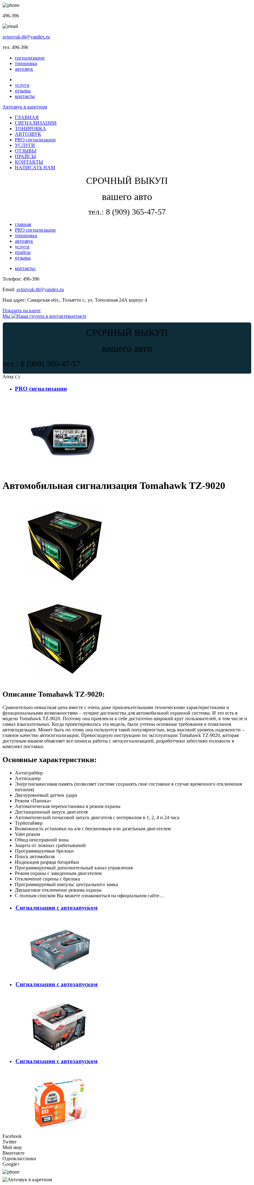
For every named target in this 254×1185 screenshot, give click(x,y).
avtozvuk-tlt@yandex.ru (26, 36)
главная (23, 224)
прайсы (23, 252)
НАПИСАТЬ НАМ (35, 167)
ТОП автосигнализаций (40, 400)
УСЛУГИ (25, 145)
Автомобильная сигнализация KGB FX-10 (60, 919)
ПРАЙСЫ (25, 156)
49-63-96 (33, 1171)
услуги (22, 85)
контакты (25, 96)
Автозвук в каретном (24, 106)
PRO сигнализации (35, 139)
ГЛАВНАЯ (27, 117)
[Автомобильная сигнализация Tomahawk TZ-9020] (64, 589)
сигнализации (30, 57)
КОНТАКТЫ (29, 162)
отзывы (23, 90)
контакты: (25, 268)
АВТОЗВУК (28, 134)
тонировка (26, 63)
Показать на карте (21, 310)
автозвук (24, 69)
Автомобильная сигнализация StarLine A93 (61, 1073)
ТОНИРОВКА (30, 128)
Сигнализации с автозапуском (56, 907)
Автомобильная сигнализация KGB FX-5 (59, 996)
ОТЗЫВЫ (25, 150)
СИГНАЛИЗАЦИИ (36, 123)
